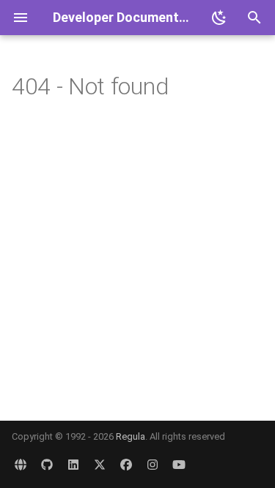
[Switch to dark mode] (219, 17)
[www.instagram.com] (152, 464)
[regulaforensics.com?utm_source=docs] (20, 464)
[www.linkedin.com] (73, 464)
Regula (130, 436)
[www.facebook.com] (126, 464)
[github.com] (47, 464)
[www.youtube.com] (179, 464)
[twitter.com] (99, 464)
